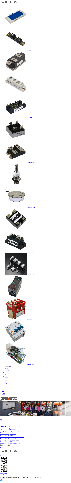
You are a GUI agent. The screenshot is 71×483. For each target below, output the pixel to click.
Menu (1, 447)
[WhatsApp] (35, 460)
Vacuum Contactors (7, 370)
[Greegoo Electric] (9, 3)
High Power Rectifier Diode (8, 366)
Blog (3, 372)
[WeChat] (35, 468)
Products (4, 5)
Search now (9, 445)
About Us (4, 375)
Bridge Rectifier (6, 368)
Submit (1, 455)
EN (3, 376)
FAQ (5, 374)
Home (4, 4)
